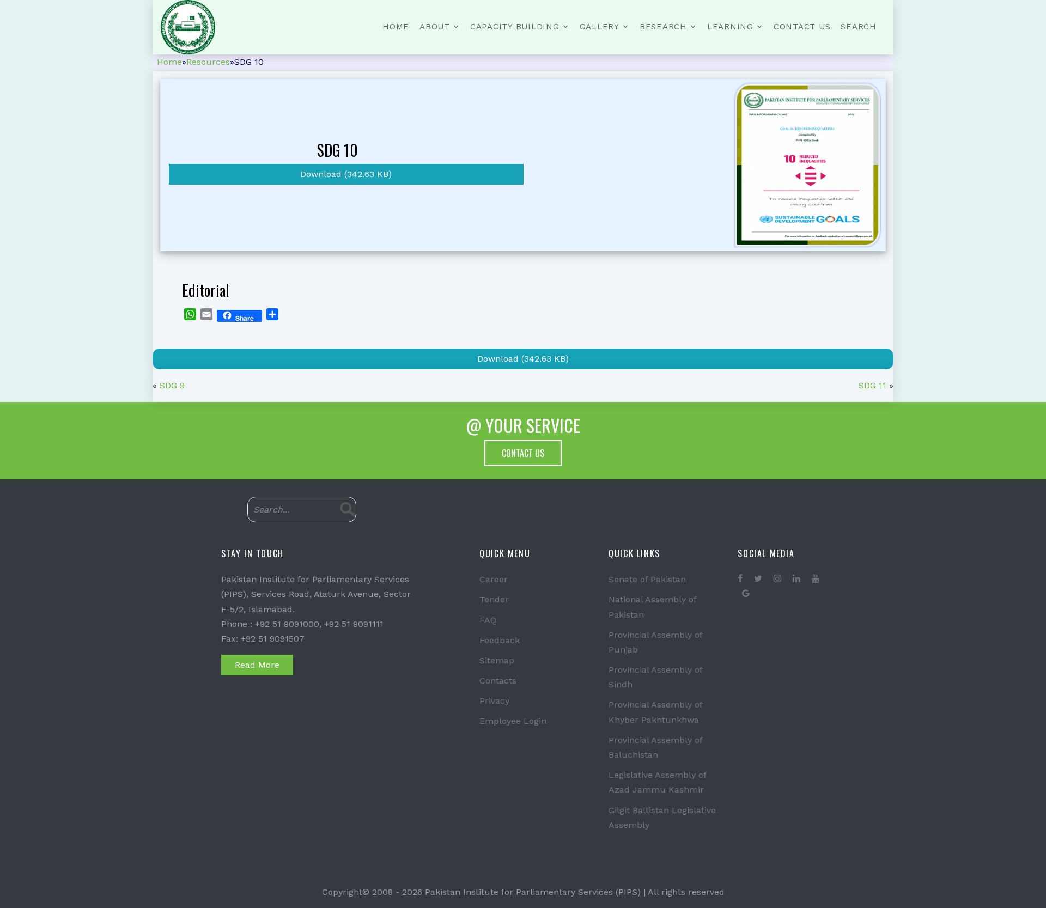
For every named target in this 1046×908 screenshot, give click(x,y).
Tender (494, 599)
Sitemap (496, 660)
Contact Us (802, 27)
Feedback (499, 640)
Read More (257, 665)
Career (493, 579)
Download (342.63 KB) (346, 174)
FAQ (487, 620)
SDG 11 (872, 385)
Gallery (599, 27)
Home (395, 27)
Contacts (497, 680)
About (434, 27)
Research (663, 27)
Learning (730, 27)
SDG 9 (172, 385)
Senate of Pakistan (647, 579)
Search (859, 27)
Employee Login (512, 721)
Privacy (494, 701)
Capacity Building (515, 27)
